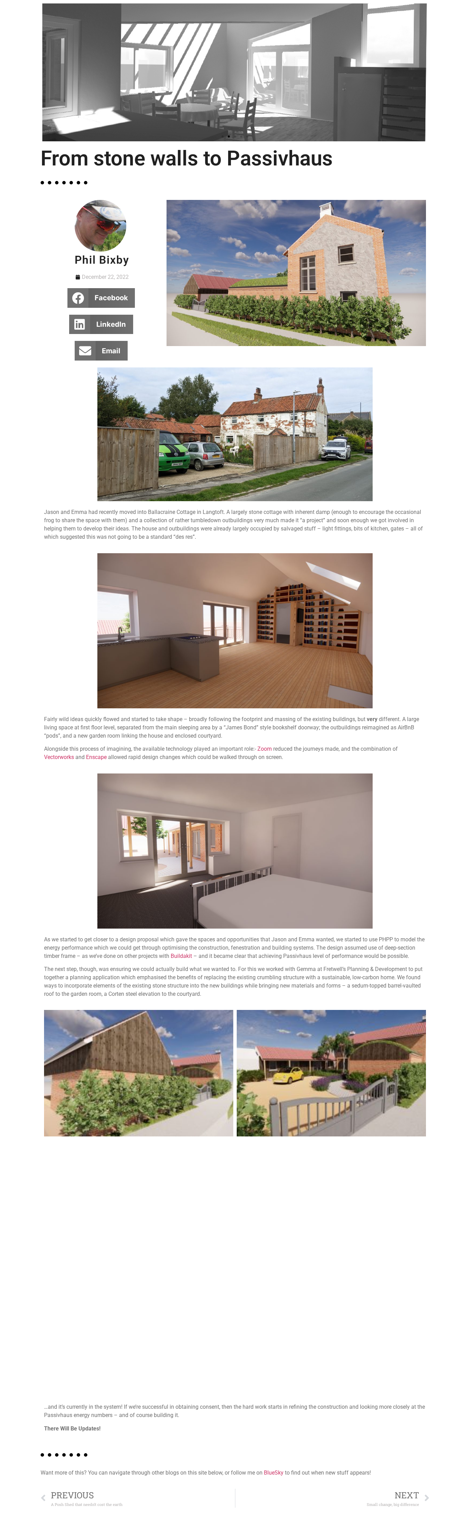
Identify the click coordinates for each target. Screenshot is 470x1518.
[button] (223, 136)
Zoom (264, 749)
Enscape (96, 757)
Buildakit (181, 956)
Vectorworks (59, 757)
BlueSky (274, 1472)
